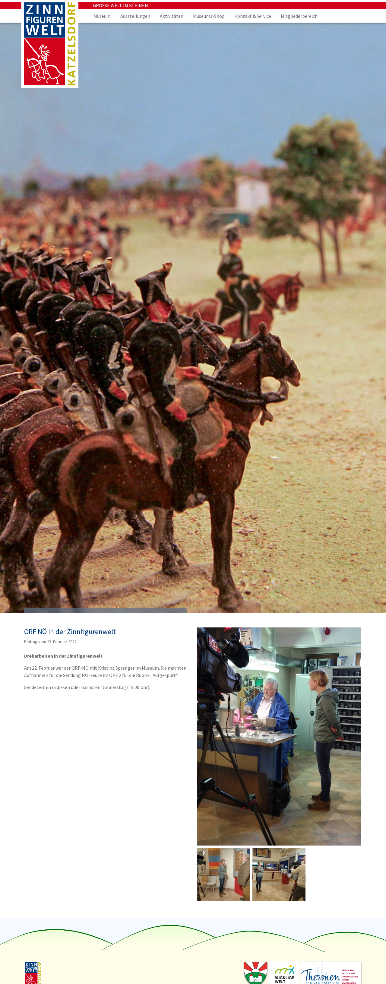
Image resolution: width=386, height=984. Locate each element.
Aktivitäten (171, 16)
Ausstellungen (135, 16)
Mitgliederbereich (299, 16)
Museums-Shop (209, 16)
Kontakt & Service (252, 16)
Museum (102, 16)
